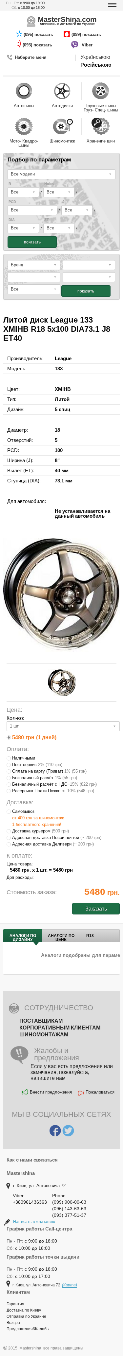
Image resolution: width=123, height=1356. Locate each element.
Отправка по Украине (26, 1316)
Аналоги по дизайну (23, 937)
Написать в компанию (34, 1221)
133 (59, 368)
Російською (96, 65)
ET (46, 220)
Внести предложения (51, 1092)
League (63, 358)
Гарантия (15, 1304)
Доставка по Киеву (24, 1310)
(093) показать (38, 44)
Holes (49, 184)
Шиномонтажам (43, 1034)
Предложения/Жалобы (28, 1329)
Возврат (14, 1322)
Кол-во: (15, 718)
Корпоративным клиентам (59, 1027)
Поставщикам (41, 1021)
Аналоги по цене (61, 937)
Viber (87, 44)
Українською (95, 57)
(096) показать (39, 34)
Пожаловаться (100, 1092)
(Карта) (69, 1285)
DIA (12, 220)
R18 (90, 935)
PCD (12, 202)
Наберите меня (31, 57)
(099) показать (87, 34)
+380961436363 (30, 1202)
